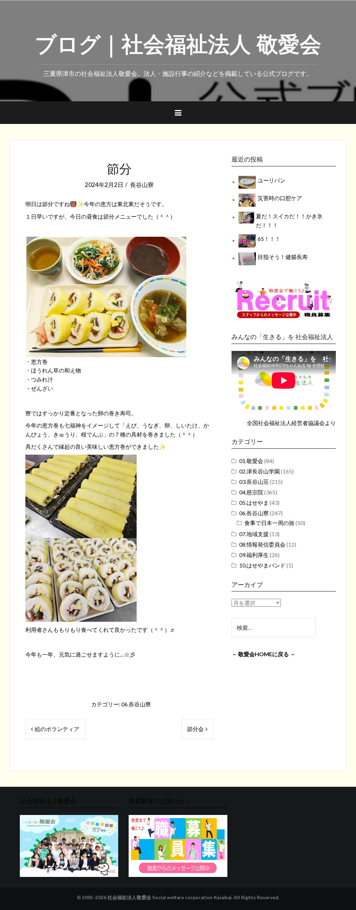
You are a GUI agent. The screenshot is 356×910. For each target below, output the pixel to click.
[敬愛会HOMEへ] (69, 845)
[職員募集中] (284, 299)
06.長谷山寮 (136, 704)
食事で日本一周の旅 (269, 522)
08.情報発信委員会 (262, 544)
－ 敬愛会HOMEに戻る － (264, 654)
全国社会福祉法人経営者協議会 (286, 422)
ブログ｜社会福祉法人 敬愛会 (178, 42)
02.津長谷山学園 (259, 471)
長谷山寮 (142, 184)
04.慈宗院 (251, 492)
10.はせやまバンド (262, 565)
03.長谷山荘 (254, 481)
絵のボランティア (57, 728)
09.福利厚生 (254, 554)
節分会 (195, 728)
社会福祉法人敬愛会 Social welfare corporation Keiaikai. (170, 897)
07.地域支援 (254, 534)
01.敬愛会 (251, 460)
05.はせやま (254, 502)
